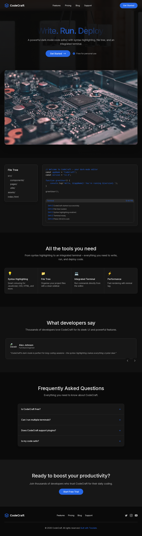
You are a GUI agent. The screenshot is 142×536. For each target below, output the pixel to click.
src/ (10, 175)
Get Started (128, 5)
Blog (78, 5)
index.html (13, 196)
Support (88, 5)
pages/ (13, 184)
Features (57, 5)
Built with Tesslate (89, 528)
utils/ (12, 188)
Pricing (68, 5)
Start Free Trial (71, 491)
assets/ (11, 192)
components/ (17, 180)
